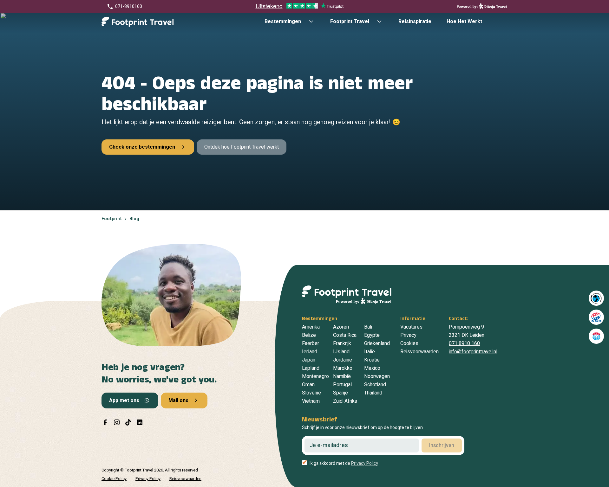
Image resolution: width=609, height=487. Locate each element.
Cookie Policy (114, 479)
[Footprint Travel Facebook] (105, 422)
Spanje (340, 393)
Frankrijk (342, 343)
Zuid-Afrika (345, 401)
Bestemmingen (283, 21)
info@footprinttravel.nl (473, 352)
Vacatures (411, 327)
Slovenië (311, 393)
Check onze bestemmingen (142, 147)
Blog (134, 218)
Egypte (372, 335)
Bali (368, 327)
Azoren (341, 327)
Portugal (342, 384)
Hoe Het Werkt (464, 21)
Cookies (409, 343)
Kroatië (372, 360)
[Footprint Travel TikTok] (128, 422)
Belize (309, 335)
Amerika (311, 327)
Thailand (373, 393)
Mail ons (178, 400)
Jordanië (342, 360)
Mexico (372, 368)
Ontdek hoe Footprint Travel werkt (241, 147)
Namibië (342, 376)
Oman (308, 384)
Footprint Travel (349, 21)
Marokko (342, 368)
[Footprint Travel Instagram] (117, 422)
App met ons (124, 400)
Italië (369, 352)
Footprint (112, 218)
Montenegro (315, 376)
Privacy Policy (147, 479)
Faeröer (310, 343)
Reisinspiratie (414, 21)
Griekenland (377, 343)
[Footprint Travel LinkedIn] (139, 422)
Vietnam (311, 401)
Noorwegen (377, 376)
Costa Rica (345, 335)
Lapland (310, 368)
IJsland (341, 352)
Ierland (309, 352)
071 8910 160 (464, 343)
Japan (308, 360)
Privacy (408, 335)
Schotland (375, 384)
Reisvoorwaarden (419, 352)
